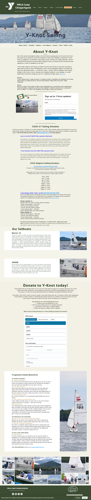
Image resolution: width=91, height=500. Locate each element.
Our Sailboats (47, 45)
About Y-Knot (23, 45)
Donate (55, 45)
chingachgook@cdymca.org (43, 132)
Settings (78, 497)
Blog (71, 45)
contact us (62, 74)
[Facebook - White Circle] (19, 494)
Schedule (31, 45)
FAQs (60, 45)
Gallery (66, 45)
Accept (84, 497)
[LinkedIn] (21, 494)
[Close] (89, 498)
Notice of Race (55, 197)
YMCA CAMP (11, 488)
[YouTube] (16, 494)
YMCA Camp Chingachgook (23, 6)
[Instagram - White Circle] (13, 494)
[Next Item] (40, 106)
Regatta (38, 45)
